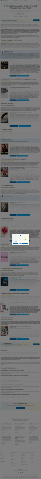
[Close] (28, 234)
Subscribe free (20, 243)
